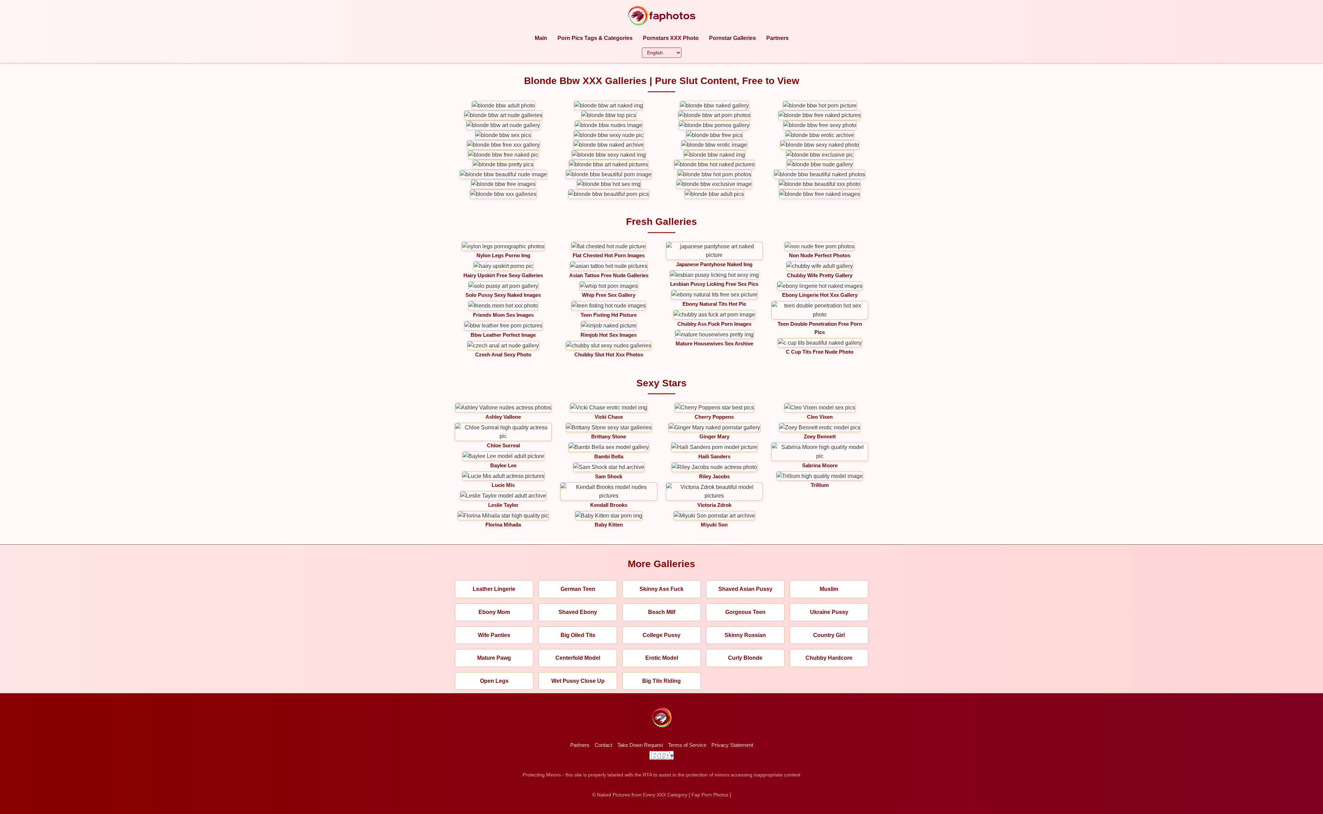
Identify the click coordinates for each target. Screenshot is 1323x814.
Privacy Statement (732, 745)
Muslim (829, 589)
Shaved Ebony (577, 612)
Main (541, 38)
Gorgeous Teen (745, 612)
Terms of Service (687, 745)
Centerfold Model (577, 658)
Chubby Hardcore (829, 658)
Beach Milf (661, 612)
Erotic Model (661, 658)
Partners (777, 38)
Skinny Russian (745, 635)
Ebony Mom (494, 612)
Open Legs (494, 681)
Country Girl (829, 635)
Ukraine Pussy (829, 612)
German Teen (578, 589)
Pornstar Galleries (732, 38)
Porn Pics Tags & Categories (595, 38)
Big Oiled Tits (578, 635)
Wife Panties (494, 635)
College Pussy (661, 635)
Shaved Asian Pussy (745, 589)
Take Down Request (640, 745)
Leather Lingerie (494, 589)
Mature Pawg (494, 658)
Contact (603, 745)
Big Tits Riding (661, 681)
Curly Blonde (745, 658)
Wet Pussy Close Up (578, 681)
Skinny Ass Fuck (661, 589)
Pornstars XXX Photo (671, 38)
